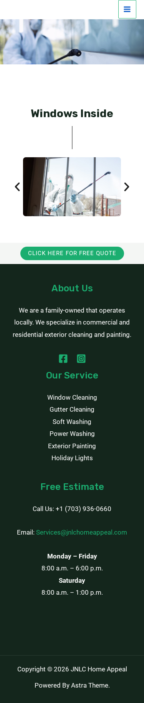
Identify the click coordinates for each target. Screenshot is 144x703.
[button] (17, 187)
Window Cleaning (72, 397)
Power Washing (72, 433)
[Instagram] (81, 358)
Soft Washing (72, 422)
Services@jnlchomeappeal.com (81, 532)
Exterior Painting (72, 446)
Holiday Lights (72, 458)
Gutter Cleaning (72, 409)
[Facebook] (63, 358)
